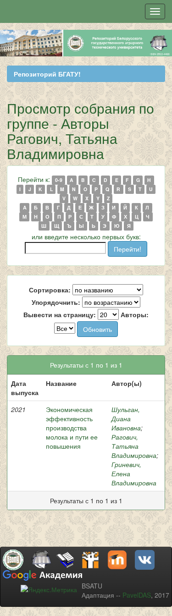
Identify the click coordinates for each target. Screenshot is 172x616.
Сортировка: (50, 289)
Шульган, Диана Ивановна (126, 418)
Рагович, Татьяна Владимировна (133, 446)
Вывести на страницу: (59, 314)
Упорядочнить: (56, 302)
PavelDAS (136, 595)
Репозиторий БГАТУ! (47, 73)
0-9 (58, 179)
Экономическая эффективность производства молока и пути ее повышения (72, 428)
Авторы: (135, 314)
